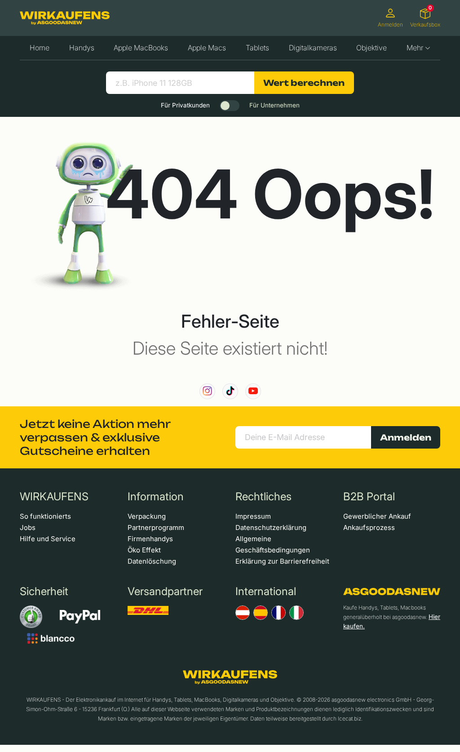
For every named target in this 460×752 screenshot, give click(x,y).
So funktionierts (45, 516)
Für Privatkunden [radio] (185, 105)
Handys (81, 47)
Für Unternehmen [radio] (274, 105)
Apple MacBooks (141, 47)
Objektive (371, 47)
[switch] (229, 105)
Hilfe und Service (47, 538)
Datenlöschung (152, 561)
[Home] (65, 18)
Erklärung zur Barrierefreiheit (282, 561)
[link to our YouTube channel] (253, 391)
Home (39, 47)
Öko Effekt (144, 550)
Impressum (253, 516)
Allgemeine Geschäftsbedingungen (272, 544)
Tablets (257, 47)
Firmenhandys (150, 538)
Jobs (27, 527)
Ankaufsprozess (369, 527)
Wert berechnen (304, 83)
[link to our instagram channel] (207, 391)
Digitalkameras (313, 47)
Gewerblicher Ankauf (377, 516)
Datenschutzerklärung (270, 527)
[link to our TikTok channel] (230, 391)
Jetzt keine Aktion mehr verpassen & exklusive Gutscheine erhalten (95, 437)
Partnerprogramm (156, 527)
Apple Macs (207, 47)
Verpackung (147, 516)
